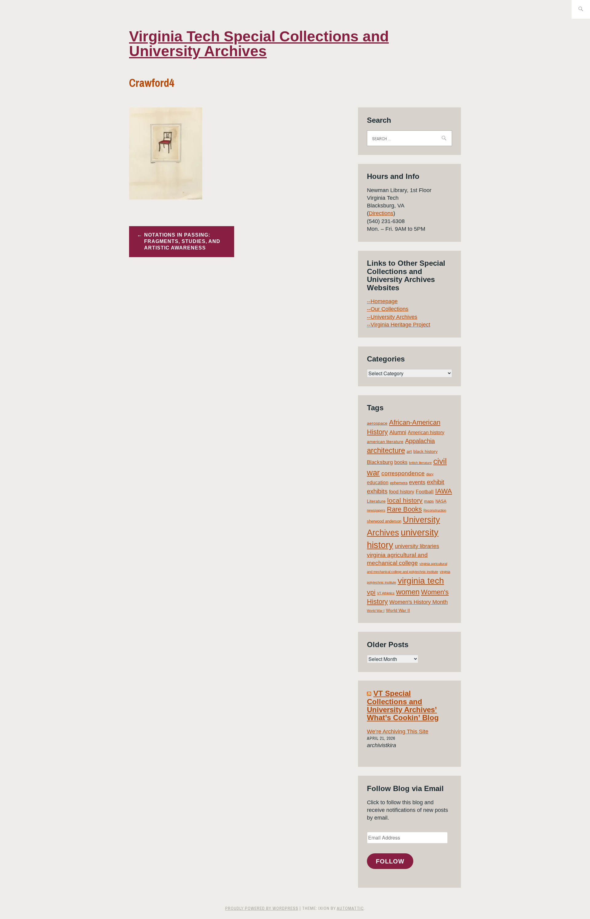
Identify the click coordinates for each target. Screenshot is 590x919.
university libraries (417, 546)
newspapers (376, 510)
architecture (386, 450)
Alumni (397, 432)
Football (425, 491)
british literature (420, 463)
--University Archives (392, 317)
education (377, 482)
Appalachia (420, 441)
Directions (381, 213)
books (400, 462)
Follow (390, 861)
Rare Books (404, 509)
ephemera (398, 483)
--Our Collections (387, 309)
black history (425, 451)
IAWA (443, 491)
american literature (385, 441)
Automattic (350, 908)
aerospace (377, 423)
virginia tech (421, 580)
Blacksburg (380, 462)
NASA (440, 501)
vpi (371, 592)
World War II (398, 610)
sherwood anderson (384, 521)
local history (405, 500)
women (407, 592)
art (409, 451)
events (417, 482)
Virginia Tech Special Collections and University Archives (259, 43)
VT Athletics (386, 593)
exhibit (435, 482)
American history (426, 432)
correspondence (403, 473)
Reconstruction (434, 510)
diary (430, 474)
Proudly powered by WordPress (261, 908)
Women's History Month (418, 602)
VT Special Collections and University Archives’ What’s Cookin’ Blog (403, 705)
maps (429, 501)
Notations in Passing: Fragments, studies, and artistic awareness (182, 241)
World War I (375, 610)
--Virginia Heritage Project (398, 325)
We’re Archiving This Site (397, 731)
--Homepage (382, 301)
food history (401, 491)
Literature (376, 501)
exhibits (377, 491)
